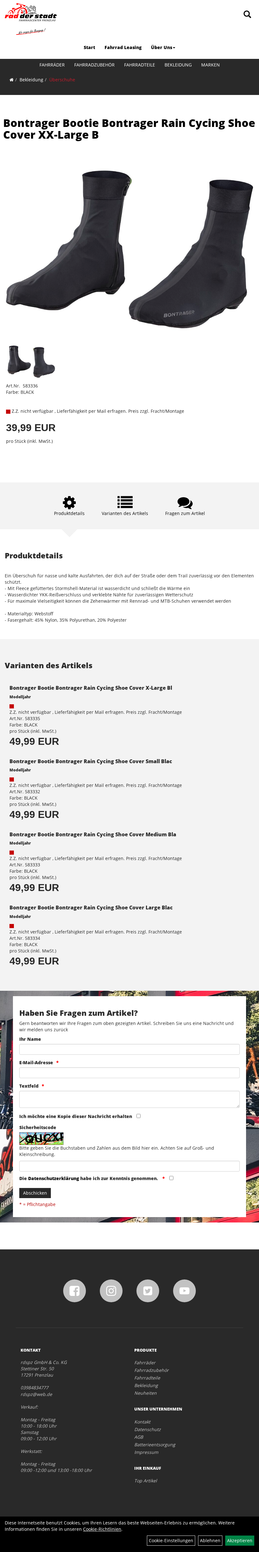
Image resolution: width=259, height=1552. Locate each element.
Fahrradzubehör (94, 65)
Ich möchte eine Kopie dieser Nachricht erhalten (75, 1116)
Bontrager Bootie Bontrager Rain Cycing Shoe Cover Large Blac (91, 907)
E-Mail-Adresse (36, 1062)
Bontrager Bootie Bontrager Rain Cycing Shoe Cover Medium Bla (92, 834)
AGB (138, 1437)
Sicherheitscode (37, 1127)
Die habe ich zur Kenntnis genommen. (89, 1178)
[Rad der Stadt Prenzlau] (31, 19)
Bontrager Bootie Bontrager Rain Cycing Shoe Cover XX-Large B (129, 129)
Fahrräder (52, 65)
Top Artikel (145, 1481)
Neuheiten (145, 1393)
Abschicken (35, 1193)
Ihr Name (30, 1039)
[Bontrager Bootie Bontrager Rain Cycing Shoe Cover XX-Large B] (129, 249)
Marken (210, 65)
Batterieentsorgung (154, 1445)
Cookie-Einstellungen (171, 1540)
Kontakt (142, 1422)
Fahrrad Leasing (123, 47)
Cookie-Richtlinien (102, 1529)
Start (89, 47)
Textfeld (29, 1086)
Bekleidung (178, 65)
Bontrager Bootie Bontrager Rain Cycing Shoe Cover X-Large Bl (90, 687)
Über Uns (161, 47)
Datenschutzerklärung (53, 1178)
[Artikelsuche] (247, 14)
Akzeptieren (239, 1540)
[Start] (11, 80)
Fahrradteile (139, 65)
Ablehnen (210, 1540)
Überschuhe (62, 80)
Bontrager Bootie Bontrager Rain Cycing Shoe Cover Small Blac (90, 761)
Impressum (146, 1452)
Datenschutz (147, 1429)
